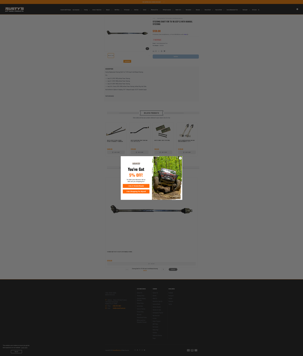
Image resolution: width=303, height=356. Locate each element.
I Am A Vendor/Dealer (136, 186)
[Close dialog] (180, 158)
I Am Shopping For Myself (136, 191)
